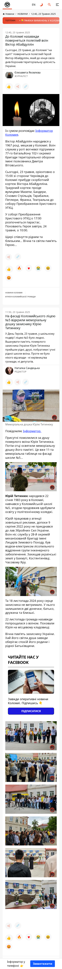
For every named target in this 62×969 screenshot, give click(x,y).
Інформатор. (32, 431)
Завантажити (42, 964)
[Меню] (57, 5)
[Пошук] (49, 5)
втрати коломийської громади (20, 297)
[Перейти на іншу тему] (41, 5)
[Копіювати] (25, 86)
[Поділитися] (17, 86)
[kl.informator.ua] (7, 4)
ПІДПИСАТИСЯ (31, 711)
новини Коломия (13, 293)
